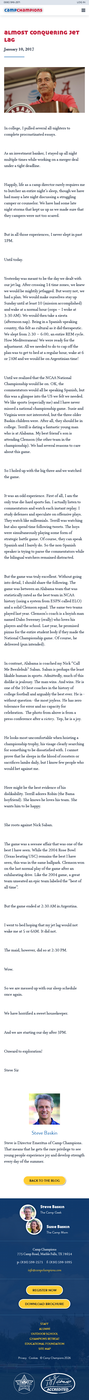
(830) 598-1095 (60, 1262)
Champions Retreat (44, 1339)
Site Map (44, 1349)
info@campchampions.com (44, 1270)
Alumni (44, 1329)
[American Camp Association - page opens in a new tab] (58, 1383)
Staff (44, 1324)
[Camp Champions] (23, 10)
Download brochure (44, 1304)
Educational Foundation (44, 1344)
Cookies (33, 1358)
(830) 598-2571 (12, 2)
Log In (81, 2)
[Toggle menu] (83, 10)
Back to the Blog (44, 1180)
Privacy (22, 1358)
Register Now (44, 1290)
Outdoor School (44, 1334)
